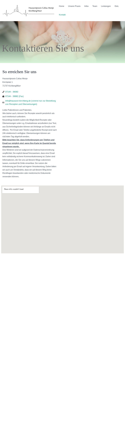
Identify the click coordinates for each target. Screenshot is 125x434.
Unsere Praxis (74, 6)
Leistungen (106, 6)
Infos (86, 6)
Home (61, 6)
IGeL (117, 6)
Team (94, 6)
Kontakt (62, 15)
